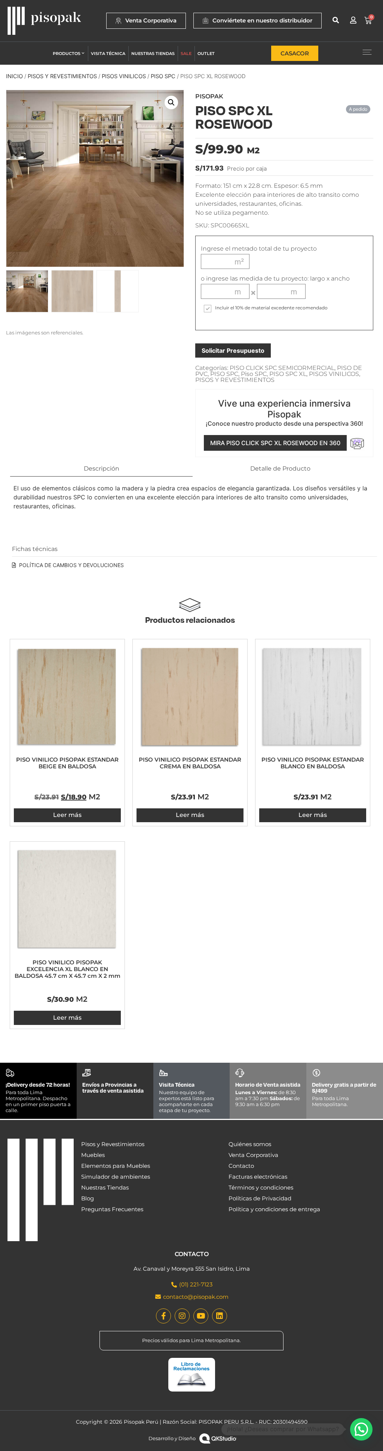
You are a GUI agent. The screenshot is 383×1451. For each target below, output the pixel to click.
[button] (335, 20)
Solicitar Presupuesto (233, 350)
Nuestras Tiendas (105, 1187)
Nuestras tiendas (153, 53)
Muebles (93, 1154)
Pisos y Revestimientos (112, 1144)
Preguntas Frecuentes (112, 1209)
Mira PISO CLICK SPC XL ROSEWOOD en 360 (275, 443)
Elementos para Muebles (115, 1165)
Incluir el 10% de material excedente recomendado (271, 308)
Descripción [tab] (101, 468)
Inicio (14, 76)
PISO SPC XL (287, 373)
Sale (186, 53)
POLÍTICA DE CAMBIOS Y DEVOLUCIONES (71, 565)
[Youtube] (200, 1315)
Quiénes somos (250, 1144)
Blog (87, 1198)
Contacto (241, 1165)
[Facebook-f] (163, 1315)
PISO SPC (224, 373)
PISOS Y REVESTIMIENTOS (62, 76)
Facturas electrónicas (258, 1176)
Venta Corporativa (253, 1154)
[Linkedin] (219, 1315)
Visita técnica (108, 53)
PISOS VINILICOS (124, 76)
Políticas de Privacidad (260, 1198)
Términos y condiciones (261, 1187)
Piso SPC (163, 76)
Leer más (67, 814)
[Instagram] (182, 1315)
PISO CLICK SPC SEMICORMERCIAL (282, 367)
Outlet (206, 53)
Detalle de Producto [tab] (280, 468)
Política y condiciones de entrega (274, 1209)
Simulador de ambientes (115, 1176)
